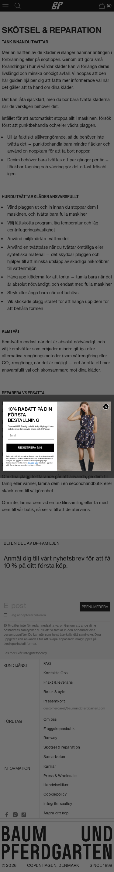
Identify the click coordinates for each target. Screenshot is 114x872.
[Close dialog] (106, 406)
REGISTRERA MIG (30, 447)
